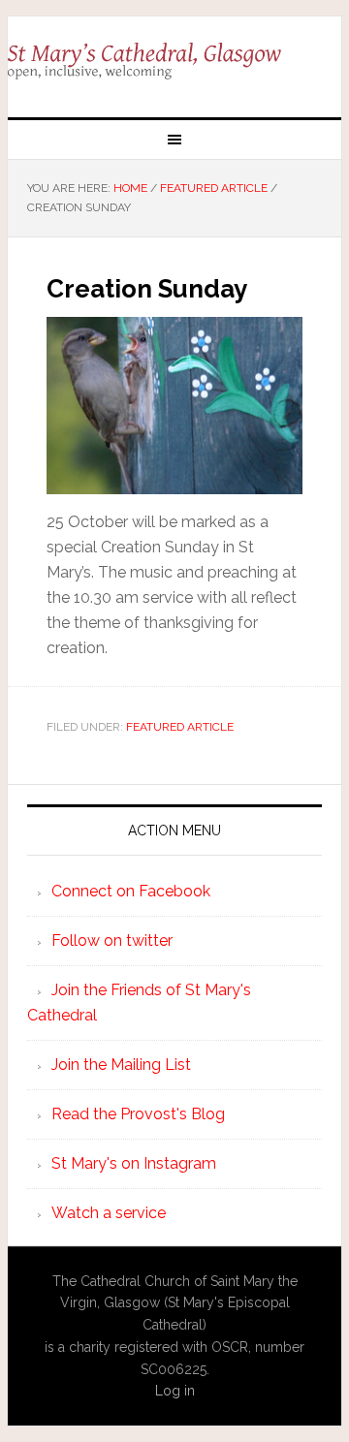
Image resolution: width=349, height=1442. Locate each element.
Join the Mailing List (121, 1064)
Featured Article (180, 727)
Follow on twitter (112, 940)
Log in (175, 1390)
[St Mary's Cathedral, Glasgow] (174, 59)
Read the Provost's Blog (138, 1114)
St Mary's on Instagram (133, 1163)
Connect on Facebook (130, 891)
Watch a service (108, 1213)
